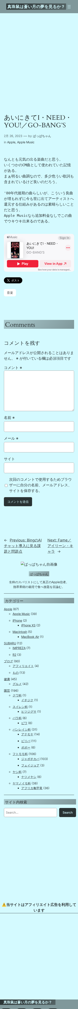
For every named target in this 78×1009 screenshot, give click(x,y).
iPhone (17, 620)
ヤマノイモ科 (22, 783)
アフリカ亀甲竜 (31, 788)
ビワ (24, 723)
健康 (7, 679)
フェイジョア (30, 765)
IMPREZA (19, 648)
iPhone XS (28, 625)
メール (11, 438)
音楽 (10, 292)
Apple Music (25, 142)
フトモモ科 (20, 754)
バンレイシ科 (22, 729)
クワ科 (17, 695)
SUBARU (10, 643)
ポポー (25, 747)
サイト (9, 459)
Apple (11, 142)
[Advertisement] (39, 956)
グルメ (17, 684)
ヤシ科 (17, 772)
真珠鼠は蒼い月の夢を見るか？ (36, 6)
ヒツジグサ (28, 711)
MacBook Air (30, 637)
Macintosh (20, 632)
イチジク (27, 700)
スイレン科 (20, 707)
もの (16, 672)
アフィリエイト (23, 666)
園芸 (7, 690)
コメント (13, 368)
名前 (9, 417)
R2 (14, 654)
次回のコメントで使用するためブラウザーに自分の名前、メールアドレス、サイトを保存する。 (40, 485)
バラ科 (17, 718)
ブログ (8, 661)
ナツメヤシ (28, 777)
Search (68, 812)
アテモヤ (27, 734)
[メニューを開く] (69, 6)
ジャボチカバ (30, 759)
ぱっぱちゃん (42, 136)
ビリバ (25, 741)
